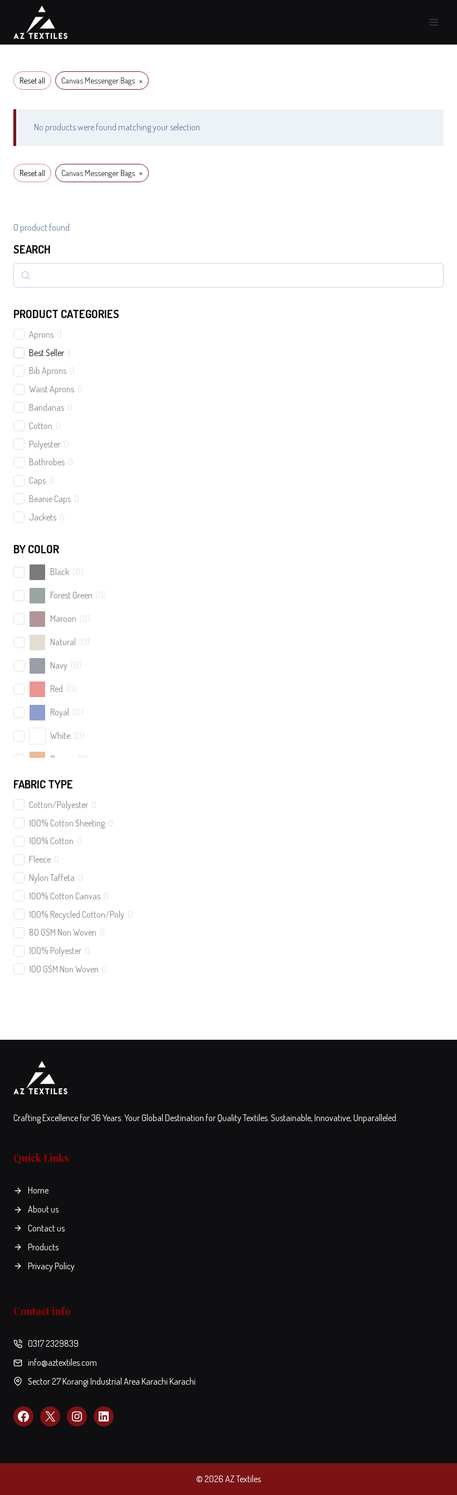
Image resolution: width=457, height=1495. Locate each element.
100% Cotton (51, 840)
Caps (37, 480)
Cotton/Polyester (58, 804)
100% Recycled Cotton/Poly (76, 914)
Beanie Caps (50, 498)
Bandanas (46, 407)
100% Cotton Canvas (64, 896)
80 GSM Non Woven (62, 932)
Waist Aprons (51, 389)
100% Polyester (55, 950)
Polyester (44, 444)
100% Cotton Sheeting (67, 823)
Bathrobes (47, 462)
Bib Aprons (47, 370)
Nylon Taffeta (52, 877)
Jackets (42, 517)
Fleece (40, 859)
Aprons (41, 334)
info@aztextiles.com (62, 1362)
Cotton (40, 425)
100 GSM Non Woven (64, 969)
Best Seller (46, 352)
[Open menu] (433, 22)
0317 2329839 (53, 1343)
